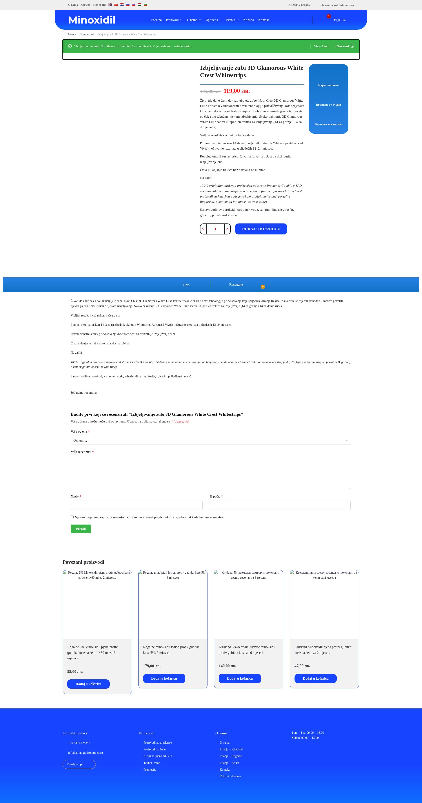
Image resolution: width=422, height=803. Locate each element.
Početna (71, 34)
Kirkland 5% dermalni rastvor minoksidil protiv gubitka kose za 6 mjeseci (247, 650)
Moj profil (99, 4)
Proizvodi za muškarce (158, 742)
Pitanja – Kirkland (231, 749)
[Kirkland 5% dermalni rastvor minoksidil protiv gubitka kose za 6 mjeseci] (248, 604)
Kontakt (225, 769)
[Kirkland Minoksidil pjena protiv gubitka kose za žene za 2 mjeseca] (324, 604)
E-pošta (216, 496)
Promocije (150, 769)
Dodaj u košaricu (261, 229)
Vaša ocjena (80, 431)
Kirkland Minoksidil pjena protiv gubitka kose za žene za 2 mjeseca (323, 650)
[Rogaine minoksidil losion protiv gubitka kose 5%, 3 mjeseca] (173, 604)
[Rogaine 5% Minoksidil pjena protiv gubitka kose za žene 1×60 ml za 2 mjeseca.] (97, 604)
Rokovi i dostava (230, 776)
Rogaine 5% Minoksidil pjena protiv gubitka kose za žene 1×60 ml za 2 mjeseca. (92, 652)
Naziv (76, 496)
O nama (73, 4)
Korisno (85, 4)
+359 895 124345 (299, 5)
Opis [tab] (185, 285)
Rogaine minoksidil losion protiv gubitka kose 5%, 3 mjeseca (171, 650)
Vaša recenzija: (82, 452)
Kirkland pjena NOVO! (158, 756)
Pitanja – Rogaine (231, 756)
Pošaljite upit (75, 764)
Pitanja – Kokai (229, 763)
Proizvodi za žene (155, 749)
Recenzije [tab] (244, 285)
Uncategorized (86, 34)
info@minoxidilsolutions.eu (337, 5)
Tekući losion (152, 763)
